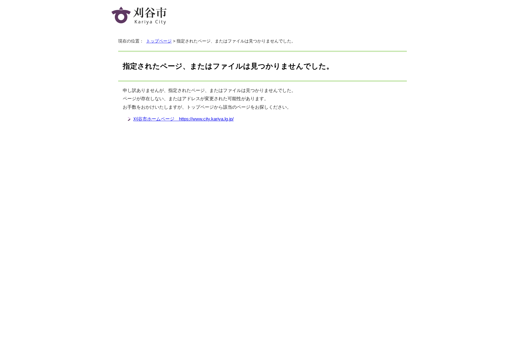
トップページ (159, 41)
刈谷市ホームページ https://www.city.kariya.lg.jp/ (183, 118)
